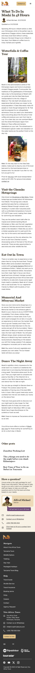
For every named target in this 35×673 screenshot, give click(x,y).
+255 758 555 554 (13, 631)
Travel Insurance (9, 587)
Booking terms (9, 591)
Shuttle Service (9, 584)
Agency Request (9, 607)
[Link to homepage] (7, 537)
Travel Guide (8, 580)
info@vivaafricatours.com (16, 627)
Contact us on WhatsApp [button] (15, 519)
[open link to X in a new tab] (13, 662)
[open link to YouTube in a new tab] (9, 662)
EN (4, 644)
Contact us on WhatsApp (15, 623)
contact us (5, 181)
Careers (6, 599)
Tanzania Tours (9, 551)
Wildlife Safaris (9, 555)
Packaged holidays (10, 567)
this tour (11, 177)
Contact (6, 603)
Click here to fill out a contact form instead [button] (18, 528)
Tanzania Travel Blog (11, 570)
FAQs (5, 595)
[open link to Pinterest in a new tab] (4, 662)
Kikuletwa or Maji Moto (20, 197)
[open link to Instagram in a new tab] (18, 662)
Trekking (6, 559)
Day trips (7, 563)
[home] (5, 3)
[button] (21, 4)
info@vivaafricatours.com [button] (15, 515)
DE (13, 644)
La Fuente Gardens (17, 266)
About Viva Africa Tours (12, 547)
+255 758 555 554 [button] (13, 523)
